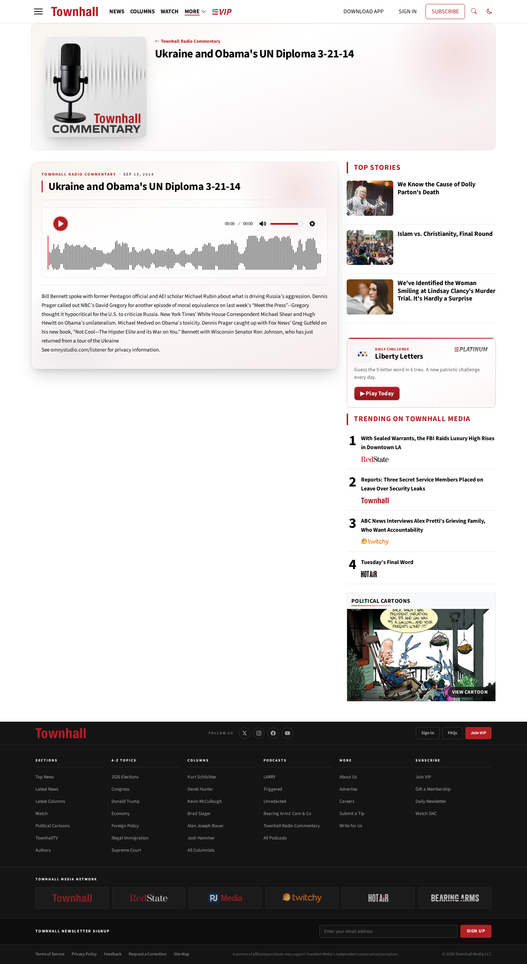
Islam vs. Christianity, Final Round (445, 234)
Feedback (113, 954)
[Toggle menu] (38, 11)
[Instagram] (259, 733)
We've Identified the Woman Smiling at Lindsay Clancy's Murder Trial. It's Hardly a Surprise (446, 291)
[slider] (286, 223)
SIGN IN (408, 11)
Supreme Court (126, 850)
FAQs (452, 733)
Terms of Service (50, 954)
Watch (41, 813)
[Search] (474, 11)
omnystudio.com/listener (78, 350)
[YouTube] (287, 733)
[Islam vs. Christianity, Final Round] (370, 247)
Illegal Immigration (129, 838)
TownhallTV (46, 838)
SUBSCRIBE (445, 11)
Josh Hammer (201, 838)
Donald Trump (125, 801)
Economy (120, 813)
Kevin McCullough (204, 801)
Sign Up (476, 931)
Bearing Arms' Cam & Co (287, 813)
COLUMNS (142, 11)
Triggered (273, 789)
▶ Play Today (377, 393)
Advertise (348, 789)
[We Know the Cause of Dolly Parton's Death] (370, 198)
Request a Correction (148, 954)
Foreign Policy (125, 826)
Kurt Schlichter (202, 777)
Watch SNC (426, 813)
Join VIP (478, 733)
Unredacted (275, 801)
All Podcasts (275, 838)
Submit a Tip (352, 813)
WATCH (170, 11)
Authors (43, 850)
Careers (347, 801)
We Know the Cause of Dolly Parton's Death (436, 189)
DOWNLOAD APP (363, 11)
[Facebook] (273, 733)
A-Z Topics (124, 760)
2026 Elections (124, 777)
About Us (348, 777)
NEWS (116, 11)
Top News (44, 777)
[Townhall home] (60, 733)
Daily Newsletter (431, 801)
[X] (244, 733)
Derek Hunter (200, 789)
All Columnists (200, 850)
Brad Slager (199, 813)
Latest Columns (50, 801)
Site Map (181, 954)
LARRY (269, 777)
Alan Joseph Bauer (205, 826)
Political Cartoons (380, 601)
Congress (120, 789)
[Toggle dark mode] (489, 11)
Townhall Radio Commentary (190, 41)
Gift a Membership (433, 789)
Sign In (427, 733)
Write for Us (351, 826)
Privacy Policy (84, 954)
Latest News (46, 789)
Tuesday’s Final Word (387, 562)
